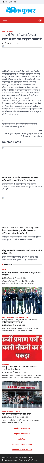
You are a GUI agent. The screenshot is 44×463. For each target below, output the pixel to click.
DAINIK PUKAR (22, 457)
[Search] (40, 20)
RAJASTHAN (18, 317)
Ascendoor (13, 460)
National (10, 31)
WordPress (32, 460)
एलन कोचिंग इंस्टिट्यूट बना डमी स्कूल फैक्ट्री (16, 413)
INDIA (4, 31)
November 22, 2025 (21, 372)
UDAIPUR (25, 317)
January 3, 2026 (20, 325)
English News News (22, 428)
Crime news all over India (22, 449)
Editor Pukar (8, 278)
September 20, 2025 (21, 417)
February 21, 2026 (20, 278)
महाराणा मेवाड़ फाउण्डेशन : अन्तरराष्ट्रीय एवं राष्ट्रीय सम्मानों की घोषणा (21, 273)
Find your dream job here (22, 444)
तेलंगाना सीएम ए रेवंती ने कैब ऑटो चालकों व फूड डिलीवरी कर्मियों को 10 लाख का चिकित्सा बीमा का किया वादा (20, 178)
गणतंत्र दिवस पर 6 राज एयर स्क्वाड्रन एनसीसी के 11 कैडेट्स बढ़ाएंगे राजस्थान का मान (19, 320)
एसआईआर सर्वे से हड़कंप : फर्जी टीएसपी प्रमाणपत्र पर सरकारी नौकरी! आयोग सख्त (19, 367)
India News (22, 439)
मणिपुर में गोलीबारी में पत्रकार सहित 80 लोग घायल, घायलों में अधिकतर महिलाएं (22, 251)
